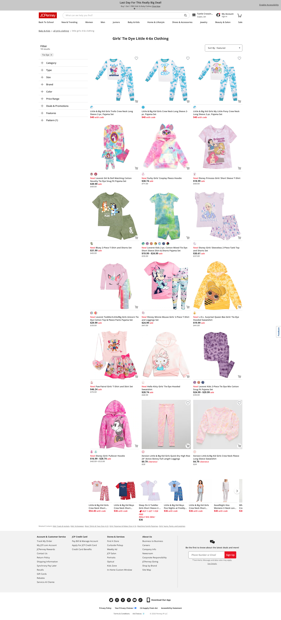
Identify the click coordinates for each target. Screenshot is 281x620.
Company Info (149, 549)
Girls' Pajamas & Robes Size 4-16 (122, 526)
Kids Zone (112, 565)
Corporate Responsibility (154, 557)
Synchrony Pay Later (47, 565)
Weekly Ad (112, 549)
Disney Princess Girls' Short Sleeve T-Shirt (216, 178)
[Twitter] (111, 600)
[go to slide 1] (134, 8)
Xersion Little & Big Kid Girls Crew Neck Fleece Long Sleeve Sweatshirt (216, 457)
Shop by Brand (149, 565)
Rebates (41, 578)
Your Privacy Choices (124, 608)
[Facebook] (123, 600)
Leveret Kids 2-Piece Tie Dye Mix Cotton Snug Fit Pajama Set (216, 388)
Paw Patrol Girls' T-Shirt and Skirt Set (111, 386)
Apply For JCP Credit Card (84, 545)
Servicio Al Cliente (45, 582)
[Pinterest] (129, 600)
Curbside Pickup (115, 545)
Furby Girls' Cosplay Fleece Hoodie (162, 178)
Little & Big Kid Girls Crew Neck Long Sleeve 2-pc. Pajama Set (165, 113)
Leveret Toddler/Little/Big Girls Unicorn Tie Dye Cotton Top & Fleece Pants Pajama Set (114, 318)
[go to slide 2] (137, 8)
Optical (110, 561)
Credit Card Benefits (82, 549)
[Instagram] (117, 600)
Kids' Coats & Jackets (61, 526)
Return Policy (43, 557)
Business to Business (152, 541)
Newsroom (147, 553)
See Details (212, 563)
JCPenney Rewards (46, 549)
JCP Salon (111, 553)
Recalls (40, 569)
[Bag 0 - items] (239, 15)
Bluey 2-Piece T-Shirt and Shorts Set (111, 247)
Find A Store (113, 541)
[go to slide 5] (145, 8)
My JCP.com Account (47, 545)
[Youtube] (135, 600)
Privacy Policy (105, 608)
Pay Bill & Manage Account (85, 541)
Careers (146, 545)
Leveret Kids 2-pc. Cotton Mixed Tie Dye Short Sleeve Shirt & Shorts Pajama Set (164, 249)
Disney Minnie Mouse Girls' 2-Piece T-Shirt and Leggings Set (165, 318)
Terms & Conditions (122, 613)
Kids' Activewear (77, 526)
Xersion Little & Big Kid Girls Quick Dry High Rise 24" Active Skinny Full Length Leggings (166, 457)
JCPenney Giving (150, 561)
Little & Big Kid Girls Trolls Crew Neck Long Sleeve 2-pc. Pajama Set (111, 113)
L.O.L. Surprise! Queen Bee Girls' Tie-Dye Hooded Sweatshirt (216, 318)
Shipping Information (47, 561)
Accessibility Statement (171, 608)
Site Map (146, 569)
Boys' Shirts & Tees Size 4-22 (96, 526)
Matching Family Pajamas (147, 526)
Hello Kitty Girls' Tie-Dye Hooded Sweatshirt (161, 388)
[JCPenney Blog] (141, 600)
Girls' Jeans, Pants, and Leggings (172, 526)
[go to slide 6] (147, 8)
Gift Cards (42, 573)
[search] (187, 15)
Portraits (111, 557)
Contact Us (42, 553)
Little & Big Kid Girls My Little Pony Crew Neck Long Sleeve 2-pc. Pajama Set (216, 113)
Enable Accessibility (269, 4)
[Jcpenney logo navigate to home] (48, 15)
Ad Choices (137, 613)
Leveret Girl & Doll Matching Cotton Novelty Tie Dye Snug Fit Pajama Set (111, 179)
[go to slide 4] (142, 8)
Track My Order (44, 541)
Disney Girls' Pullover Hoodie (107, 455)
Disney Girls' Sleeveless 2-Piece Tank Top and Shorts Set (216, 249)
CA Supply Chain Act (149, 608)
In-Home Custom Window (119, 569)
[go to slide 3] (139, 8)
